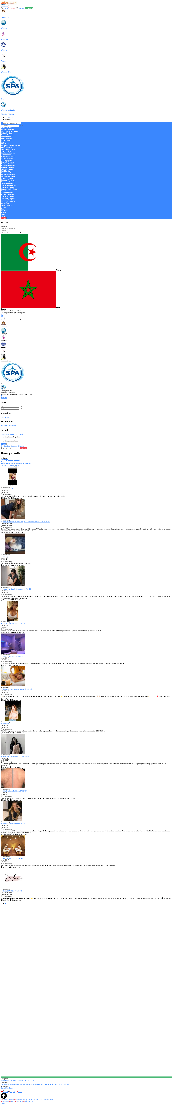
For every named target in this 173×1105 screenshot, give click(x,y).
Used (7, 417)
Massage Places (35, 1084)
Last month (19, 434)
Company (17, 460)
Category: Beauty (6, 465)
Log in (30, 1099)
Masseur (23, 1084)
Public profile (29, 1101)
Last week (12, 434)
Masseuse (6, 724)
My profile (19, 1101)
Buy (6, 426)
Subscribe (23, 448)
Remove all (16, 465)
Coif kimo (6, 556)
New (4, 417)
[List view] (1, 461)
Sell (4, 426)
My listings (5, 1101)
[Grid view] (3, 461)
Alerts (13, 1101)
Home (3, 1080)
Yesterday (6, 434)
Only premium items (11, 441)
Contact (12, 1080)
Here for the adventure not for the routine (16, 756)
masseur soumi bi (8, 489)
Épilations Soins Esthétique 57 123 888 (15, 791)
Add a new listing (29, 1080)
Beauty (28, 1084)
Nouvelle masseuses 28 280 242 (13, 858)
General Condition (7, 1088)
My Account (19, 1080)
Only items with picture (12, 437)
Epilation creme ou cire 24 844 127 (14, 623)
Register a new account (40, 1099)
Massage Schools (49, 1084)
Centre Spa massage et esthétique (13, 656)
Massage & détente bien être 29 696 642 (15, 824)
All (2, 417)
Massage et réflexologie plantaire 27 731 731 (17, 589)
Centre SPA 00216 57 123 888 (12, 891)
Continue (4, 398)
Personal (10, 460)
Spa (42, 1084)
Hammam (4, 1084)
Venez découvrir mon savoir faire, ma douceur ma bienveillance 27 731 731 (26, 522)
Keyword (4, 227)
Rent (9, 426)
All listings (4, 460)
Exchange (14, 426)
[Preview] (1, 489)
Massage (10, 1084)
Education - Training (7, 114)
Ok (2, 316)
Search (4, 218)
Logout (3, 1103)
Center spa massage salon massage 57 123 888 (17, 689)
